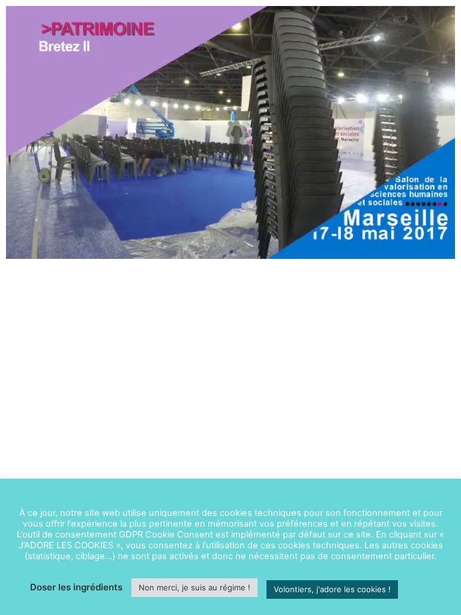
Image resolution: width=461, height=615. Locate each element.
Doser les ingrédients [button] (76, 587)
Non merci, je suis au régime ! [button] (194, 587)
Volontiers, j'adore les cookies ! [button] (332, 589)
